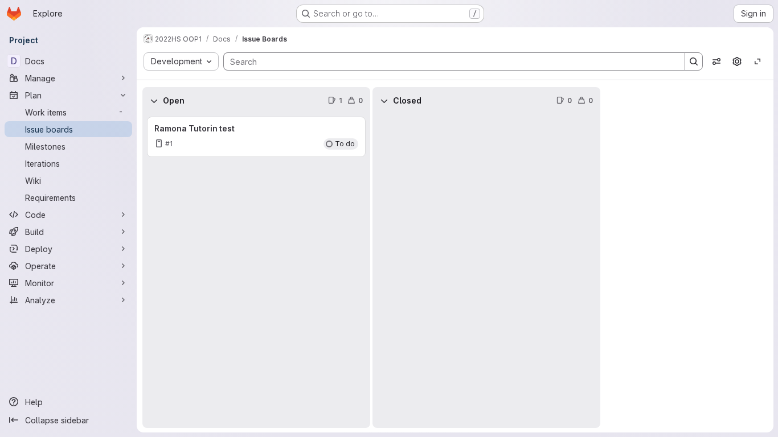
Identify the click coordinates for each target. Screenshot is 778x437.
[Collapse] (154, 101)
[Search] (694, 61)
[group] (256, 271)
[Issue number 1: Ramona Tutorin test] (256, 136)
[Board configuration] (737, 61)
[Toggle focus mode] (757, 61)
